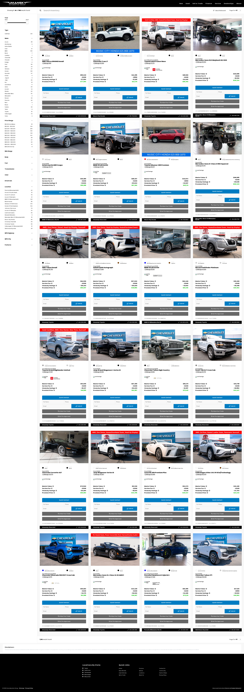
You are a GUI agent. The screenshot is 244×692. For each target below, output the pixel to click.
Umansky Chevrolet (48, 116)
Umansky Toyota (150, 116)
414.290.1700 (235, 115)
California (87, 670)
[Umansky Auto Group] (17, 3)
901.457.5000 (235, 630)
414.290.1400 (184, 630)
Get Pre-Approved (64, 107)
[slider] (6, 22)
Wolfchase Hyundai (201, 630)
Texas (86, 668)
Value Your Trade (64, 102)
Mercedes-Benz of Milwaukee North (205, 115)
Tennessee (87, 672)
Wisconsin (87, 676)
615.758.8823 (133, 116)
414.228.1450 (184, 116)
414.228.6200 (82, 116)
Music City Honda (99, 116)
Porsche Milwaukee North (152, 630)
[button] (87, 34)
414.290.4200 (82, 220)
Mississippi (87, 674)
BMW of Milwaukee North (50, 220)
